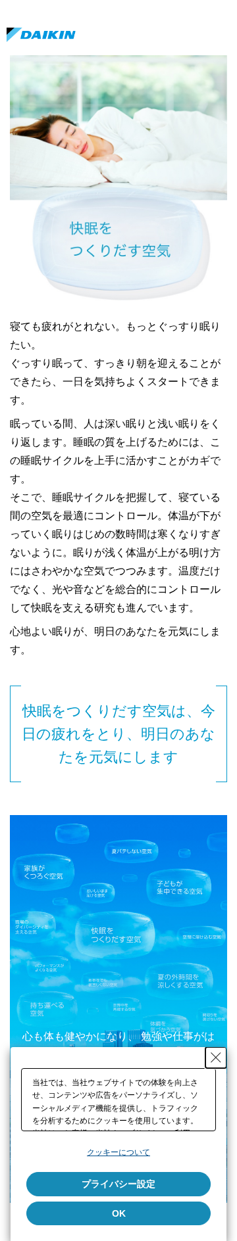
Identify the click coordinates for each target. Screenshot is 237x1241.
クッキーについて (118, 1152)
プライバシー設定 (118, 1184)
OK (119, 1213)
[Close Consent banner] (215, 1057)
